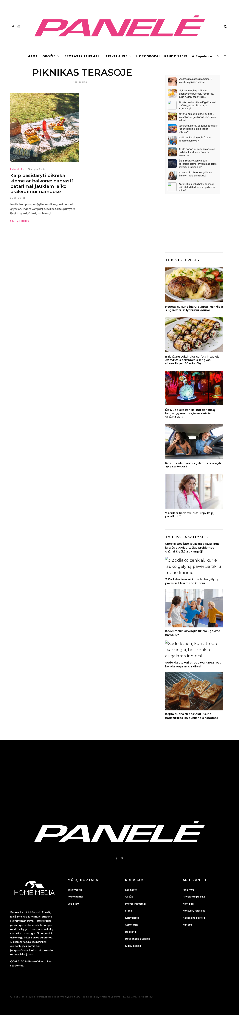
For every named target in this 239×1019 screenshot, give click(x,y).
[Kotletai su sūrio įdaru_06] (194, 284)
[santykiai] (194, 441)
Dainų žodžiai (133, 945)
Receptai (130, 931)
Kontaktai (188, 903)
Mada (32, 56)
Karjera (187, 924)
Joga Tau (73, 903)
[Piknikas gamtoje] (44, 127)
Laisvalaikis (115, 56)
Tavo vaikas (75, 889)
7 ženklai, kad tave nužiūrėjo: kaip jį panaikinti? (190, 514)
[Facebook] (13, 26)
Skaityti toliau (19, 221)
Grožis (49, 56)
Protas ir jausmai (135, 903)
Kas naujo (131, 889)
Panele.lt (15, 912)
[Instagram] (19, 26)
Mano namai (75, 896)
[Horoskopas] (194, 388)
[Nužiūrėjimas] (194, 491)
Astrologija (131, 924)
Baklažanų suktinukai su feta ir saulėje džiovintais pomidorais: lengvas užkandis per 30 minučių (192, 360)
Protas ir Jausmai (81, 56)
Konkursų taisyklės (194, 910)
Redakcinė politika (194, 917)
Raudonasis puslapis (137, 938)
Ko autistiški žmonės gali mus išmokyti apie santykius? (193, 464)
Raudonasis (175, 56)
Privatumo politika (194, 896)
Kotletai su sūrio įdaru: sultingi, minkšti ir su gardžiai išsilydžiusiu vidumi (194, 308)
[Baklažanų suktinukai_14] (194, 334)
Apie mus (188, 889)
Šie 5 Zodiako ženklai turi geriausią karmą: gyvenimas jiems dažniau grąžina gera (190, 413)
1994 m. (32, 916)
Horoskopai (148, 56)
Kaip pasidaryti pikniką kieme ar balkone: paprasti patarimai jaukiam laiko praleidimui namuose (41, 183)
